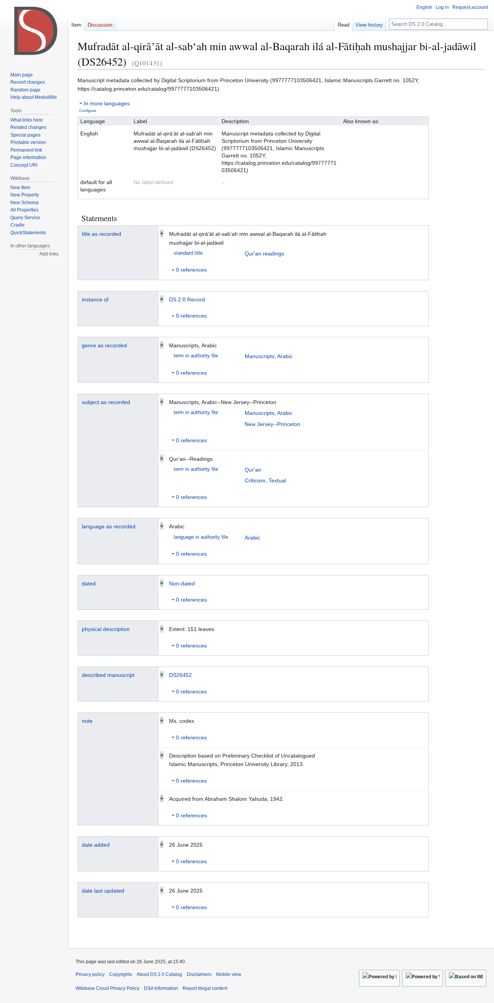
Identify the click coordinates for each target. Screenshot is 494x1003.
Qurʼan (253, 470)
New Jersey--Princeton (272, 424)
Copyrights (120, 974)
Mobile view (228, 974)
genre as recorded (104, 345)
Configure (87, 110)
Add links (49, 254)
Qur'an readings (264, 253)
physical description (106, 629)
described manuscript (108, 675)
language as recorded (108, 526)
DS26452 (180, 675)
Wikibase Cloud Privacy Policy (107, 988)
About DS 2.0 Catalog (159, 974)
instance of (95, 299)
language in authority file (201, 537)
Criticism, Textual (265, 480)
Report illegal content (205, 988)
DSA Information (161, 988)
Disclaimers (199, 974)
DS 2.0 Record (187, 299)
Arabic (252, 537)
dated (89, 583)
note (87, 721)
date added (96, 845)
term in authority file (196, 356)
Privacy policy (90, 974)
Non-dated (182, 583)
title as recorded (101, 234)
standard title (188, 253)
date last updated (103, 891)
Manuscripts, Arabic (269, 356)
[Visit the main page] (34, 31)
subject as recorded (106, 402)
